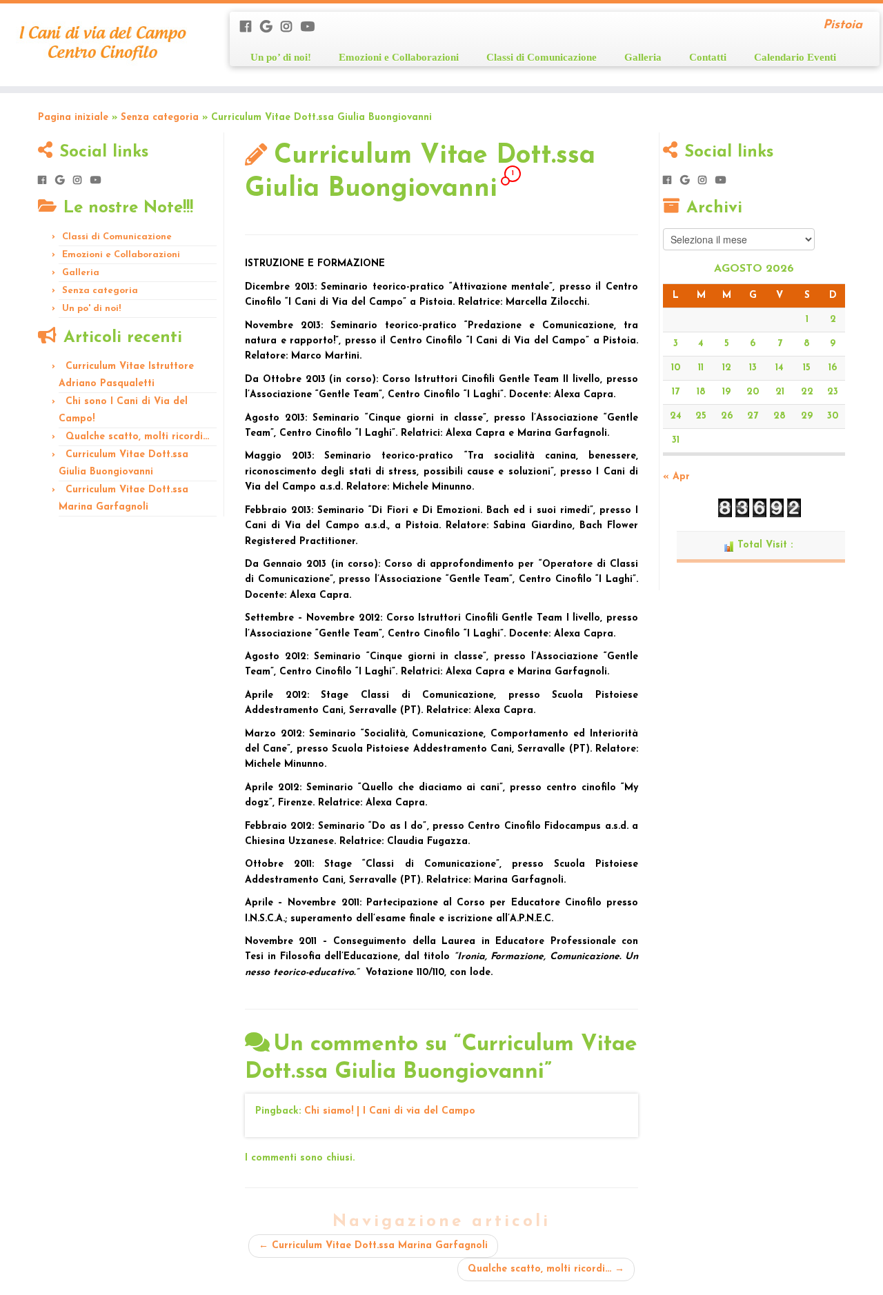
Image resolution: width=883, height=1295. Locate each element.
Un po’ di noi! (280, 57)
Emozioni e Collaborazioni (399, 57)
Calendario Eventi (795, 57)
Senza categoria (160, 117)
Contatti (707, 57)
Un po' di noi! (91, 308)
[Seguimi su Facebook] (250, 27)
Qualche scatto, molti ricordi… (137, 437)
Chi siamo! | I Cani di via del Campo (389, 1111)
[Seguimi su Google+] (270, 27)
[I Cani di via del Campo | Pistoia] (102, 44)
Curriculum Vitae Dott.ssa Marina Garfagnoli (373, 1246)
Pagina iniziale (73, 117)
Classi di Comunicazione (541, 57)
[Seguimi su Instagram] (291, 27)
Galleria (643, 57)
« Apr (676, 477)
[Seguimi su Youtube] (312, 27)
